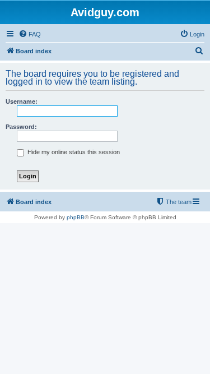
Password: (21, 126)
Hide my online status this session (73, 152)
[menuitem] (29, 34)
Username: (22, 101)
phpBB (76, 217)
